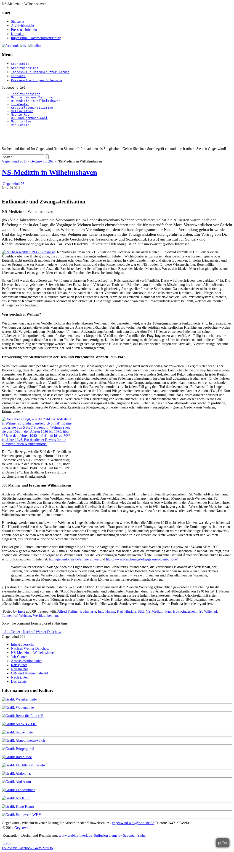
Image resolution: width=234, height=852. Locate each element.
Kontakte (17, 34)
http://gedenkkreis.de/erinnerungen (74, 559)
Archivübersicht (22, 25)
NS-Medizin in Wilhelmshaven (35, 101)
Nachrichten (21, 121)
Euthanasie (88, 611)
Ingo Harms (106, 611)
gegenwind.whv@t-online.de (133, 823)
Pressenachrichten (24, 30)
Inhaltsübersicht (25, 94)
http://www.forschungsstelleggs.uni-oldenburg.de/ (142, 559)
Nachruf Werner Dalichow (32, 97)
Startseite (17, 21)
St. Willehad (208, 611)
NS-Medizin (154, 611)
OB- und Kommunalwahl (29, 118)
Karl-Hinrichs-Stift (130, 611)
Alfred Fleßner (67, 611)
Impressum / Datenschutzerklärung (36, 38)
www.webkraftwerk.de (75, 835)
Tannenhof (9, 615)
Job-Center (20, 104)
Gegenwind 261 (42, 161)
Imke (21, 611)
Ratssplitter (22, 111)
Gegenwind (22, 828)
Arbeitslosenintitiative (32, 107)
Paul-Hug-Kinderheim (181, 611)
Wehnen (25, 615)
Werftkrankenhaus (46, 615)
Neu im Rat (20, 114)
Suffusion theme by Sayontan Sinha (120, 835)
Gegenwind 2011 (14, 161)
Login (7, 843)
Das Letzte (20, 125)
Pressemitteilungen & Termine (36, 80)
